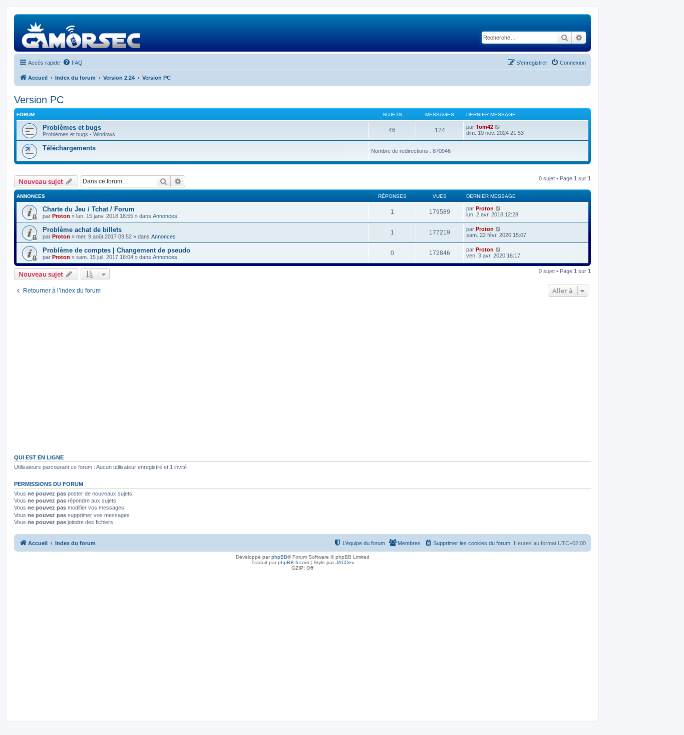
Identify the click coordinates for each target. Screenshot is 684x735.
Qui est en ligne (39, 457)
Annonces (165, 216)
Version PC (39, 99)
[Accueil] (81, 33)
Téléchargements (69, 148)
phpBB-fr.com (293, 562)
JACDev (344, 562)
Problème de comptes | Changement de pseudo (116, 250)
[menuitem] (73, 63)
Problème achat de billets (82, 229)
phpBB (279, 557)
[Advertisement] (302, 374)
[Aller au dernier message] (498, 208)
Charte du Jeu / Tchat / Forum (89, 209)
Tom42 (484, 127)
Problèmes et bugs (72, 127)
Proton (61, 216)
